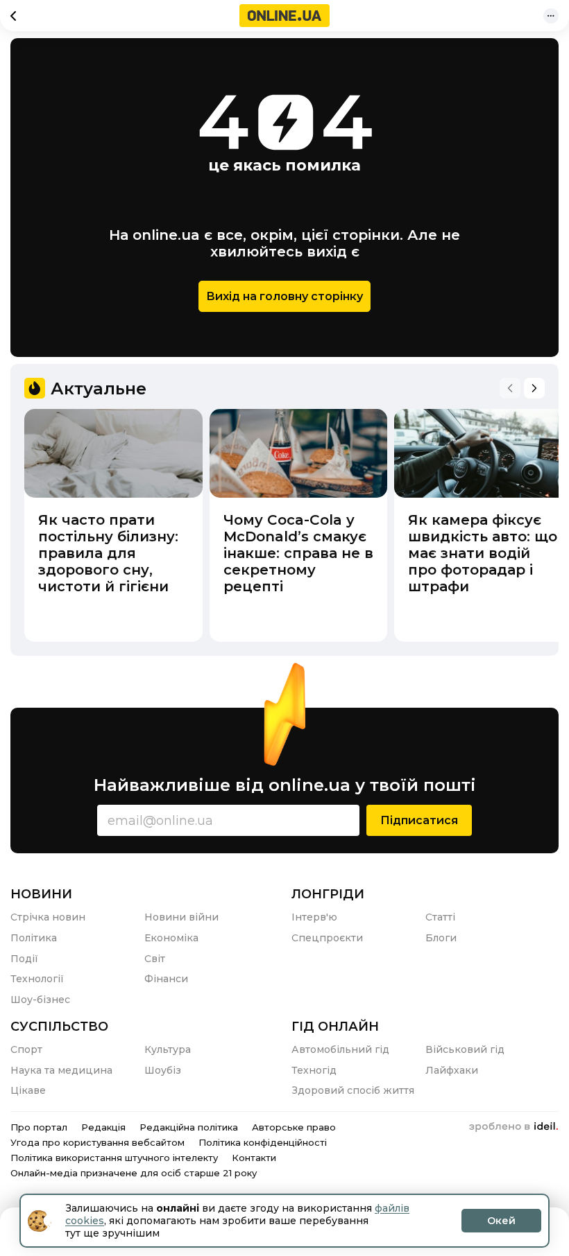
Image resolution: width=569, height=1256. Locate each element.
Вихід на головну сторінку (284, 296)
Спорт (26, 1049)
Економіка (171, 938)
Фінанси (166, 978)
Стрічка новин (47, 917)
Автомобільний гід (340, 1049)
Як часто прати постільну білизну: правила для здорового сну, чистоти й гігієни (108, 553)
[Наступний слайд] (534, 388)
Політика (33, 938)
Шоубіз (162, 1070)
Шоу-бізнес (40, 999)
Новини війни (181, 917)
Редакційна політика (188, 1127)
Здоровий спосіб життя (352, 1090)
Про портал (38, 1127)
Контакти (254, 1157)
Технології (37, 978)
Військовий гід (464, 1049)
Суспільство (59, 1026)
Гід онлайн (335, 1026)
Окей (501, 1220)
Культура (167, 1049)
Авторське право (294, 1127)
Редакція (103, 1127)
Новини (41, 894)
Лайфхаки (451, 1070)
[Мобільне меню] (551, 16)
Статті (440, 917)
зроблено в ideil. (513, 1127)
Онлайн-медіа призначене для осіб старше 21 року (133, 1172)
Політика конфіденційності (262, 1142)
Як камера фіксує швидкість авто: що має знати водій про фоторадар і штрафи (482, 553)
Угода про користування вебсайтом (97, 1142)
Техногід (314, 1070)
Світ (154, 958)
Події (24, 958)
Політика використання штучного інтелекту (114, 1157)
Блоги (441, 938)
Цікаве (28, 1090)
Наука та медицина (61, 1070)
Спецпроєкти (327, 938)
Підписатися (419, 820)
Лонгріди (327, 894)
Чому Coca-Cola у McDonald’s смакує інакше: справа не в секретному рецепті (298, 553)
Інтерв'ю (314, 917)
